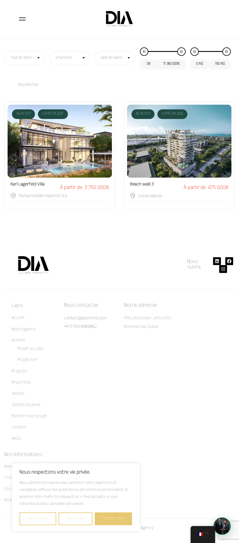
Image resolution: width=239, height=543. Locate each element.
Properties (21, 382)
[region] (76, 497)
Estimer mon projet (29, 416)
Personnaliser (38, 518)
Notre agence (24, 329)
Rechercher (28, 85)
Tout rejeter (75, 518)
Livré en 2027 (53, 114)
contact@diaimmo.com (85, 318)
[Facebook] (229, 261)
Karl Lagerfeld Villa (27, 185)
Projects (19, 371)
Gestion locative (26, 405)
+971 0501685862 (80, 327)
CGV (8, 478)
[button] (222, 526)
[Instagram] (223, 269)
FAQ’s (16, 439)
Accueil (18, 318)
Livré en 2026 (172, 114)
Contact (19, 427)
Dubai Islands (150, 196)
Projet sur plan (30, 349)
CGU (8, 489)
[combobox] (24, 58)
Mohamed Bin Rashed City (43, 196)
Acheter (23, 114)
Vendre (18, 394)
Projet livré (27, 360)
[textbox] (24, 58)
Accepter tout (113, 518)
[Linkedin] (217, 261)
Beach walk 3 (142, 185)
